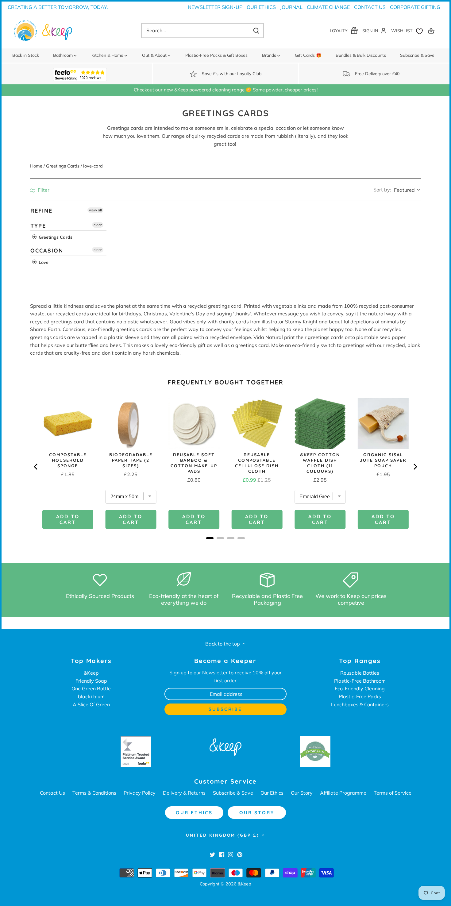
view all (95, 210)
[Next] (415, 467)
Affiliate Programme (343, 793)
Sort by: (382, 189)
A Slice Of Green (91, 704)
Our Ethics (261, 7)
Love (42, 262)
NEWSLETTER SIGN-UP (215, 7)
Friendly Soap (91, 681)
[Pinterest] (239, 854)
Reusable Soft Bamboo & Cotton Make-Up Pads (194, 463)
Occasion (46, 250)
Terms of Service (392, 793)
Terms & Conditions (94, 793)
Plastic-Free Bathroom (360, 681)
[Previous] (36, 467)
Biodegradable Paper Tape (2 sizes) (130, 460)
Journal (291, 7)
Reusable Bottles (359, 673)
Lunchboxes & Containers (360, 704)
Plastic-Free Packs (360, 696)
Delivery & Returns (184, 793)
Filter (43, 190)
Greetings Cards (54, 237)
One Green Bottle (91, 688)
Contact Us (370, 7)
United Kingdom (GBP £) (222, 835)
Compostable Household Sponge (68, 460)
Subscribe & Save (233, 793)
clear (98, 224)
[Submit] (256, 30)
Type (38, 225)
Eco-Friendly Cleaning (360, 688)
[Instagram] (230, 854)
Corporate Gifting (415, 7)
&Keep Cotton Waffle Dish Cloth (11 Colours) (320, 463)
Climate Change (328, 7)
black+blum (91, 696)
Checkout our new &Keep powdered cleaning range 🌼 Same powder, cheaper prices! (226, 90)
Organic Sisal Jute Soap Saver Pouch (383, 460)
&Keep (91, 673)
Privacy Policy (140, 793)
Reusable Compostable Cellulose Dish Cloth (257, 463)
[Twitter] (212, 854)
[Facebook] (221, 854)
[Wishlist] (408, 30)
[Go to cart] (432, 30)
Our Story (302, 793)
